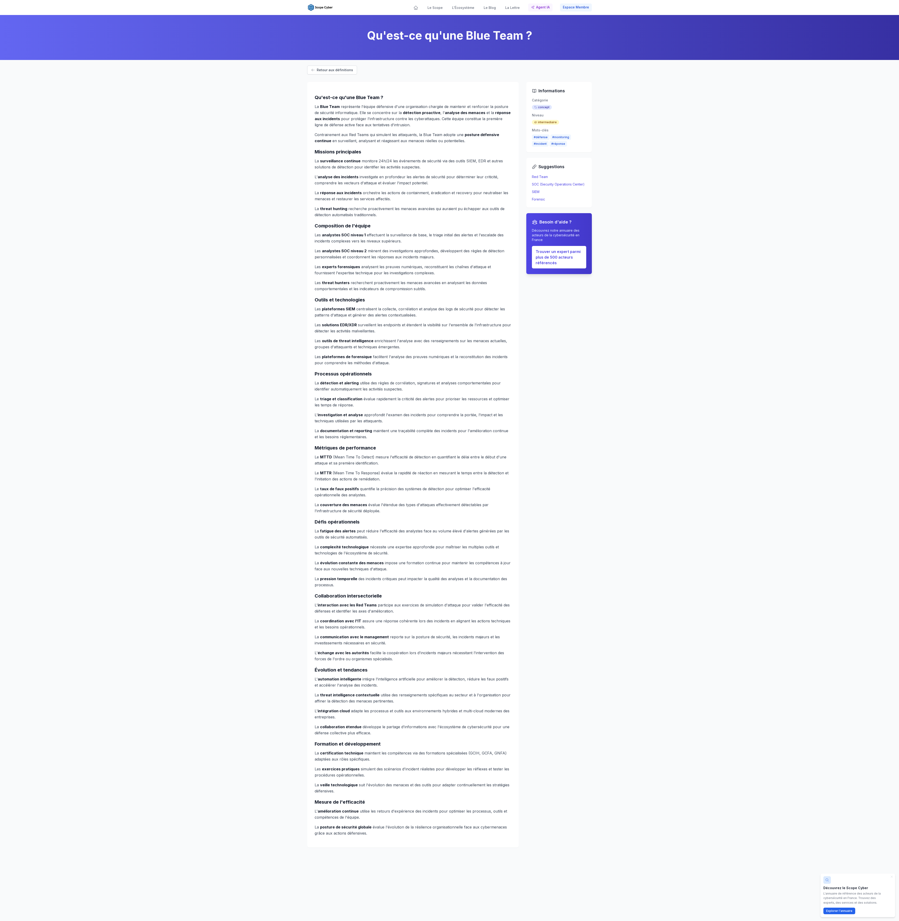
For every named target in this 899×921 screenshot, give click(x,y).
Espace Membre (576, 7)
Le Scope (435, 8)
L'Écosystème (463, 8)
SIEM (535, 192)
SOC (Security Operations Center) (558, 184)
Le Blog (490, 8)
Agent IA (543, 7)
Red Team (540, 177)
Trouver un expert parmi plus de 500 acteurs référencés (558, 257)
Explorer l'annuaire (839, 911)
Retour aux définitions (335, 70)
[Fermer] (892, 877)
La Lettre (512, 8)
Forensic (538, 199)
